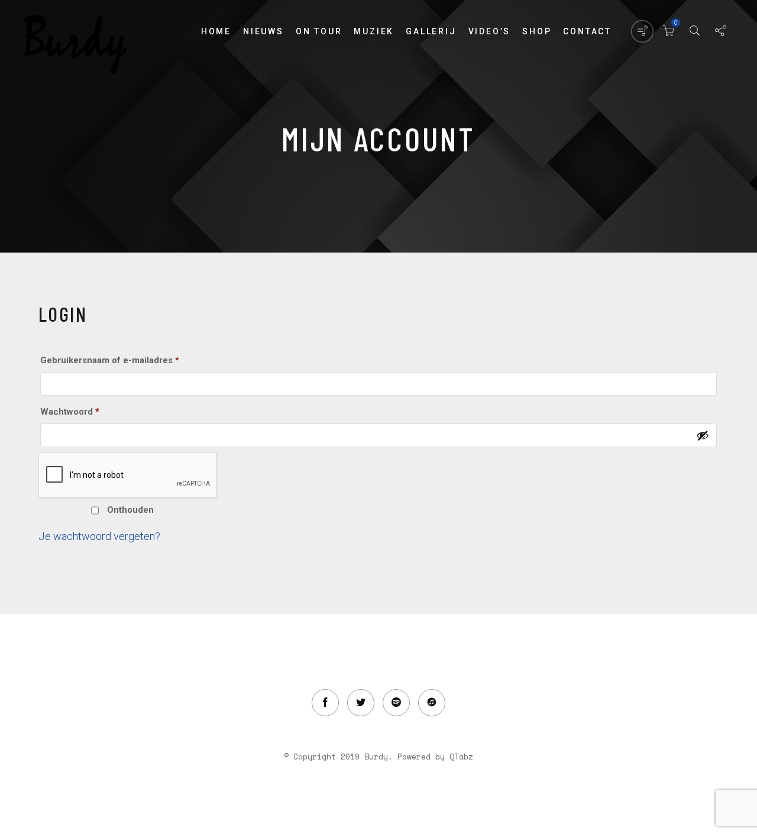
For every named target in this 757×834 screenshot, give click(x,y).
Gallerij (431, 31)
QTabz (461, 756)
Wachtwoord (84, 411)
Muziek (374, 31)
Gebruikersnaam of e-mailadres (124, 360)
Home (216, 31)
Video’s (489, 31)
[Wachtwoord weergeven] (702, 435)
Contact (587, 31)
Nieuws (263, 31)
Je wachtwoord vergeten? (99, 536)
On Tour (319, 31)
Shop (536, 31)
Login (62, 509)
